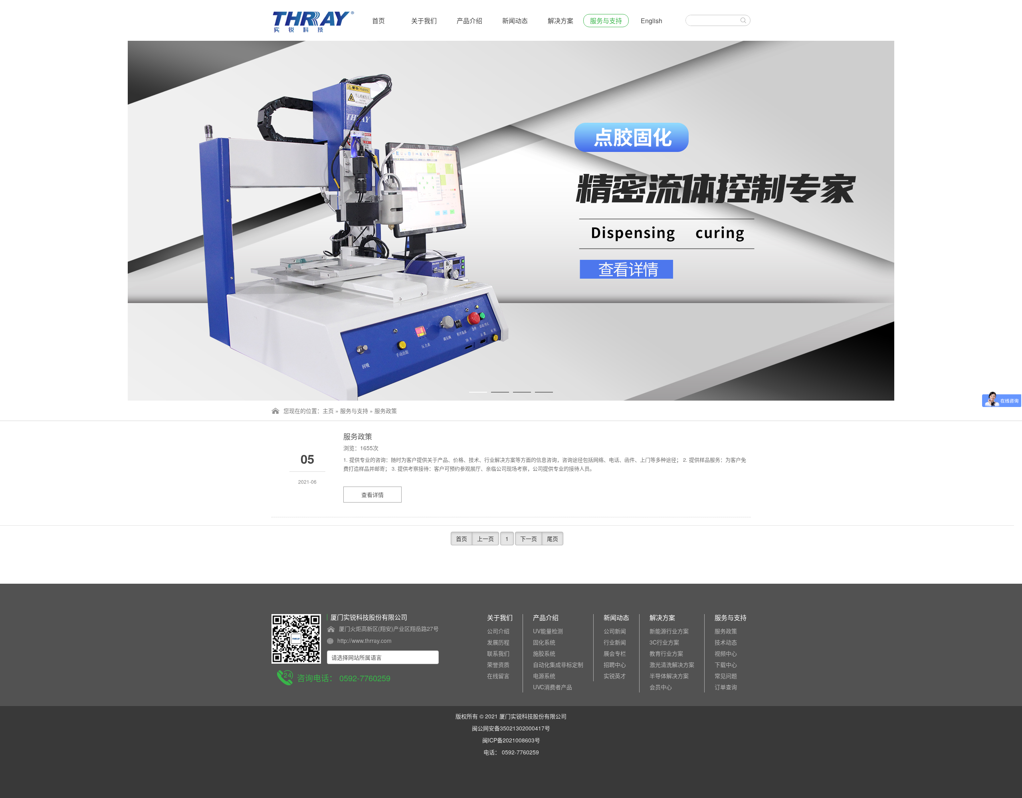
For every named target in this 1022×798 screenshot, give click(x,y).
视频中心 (726, 653)
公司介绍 (498, 631)
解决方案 (560, 20)
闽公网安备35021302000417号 (511, 728)
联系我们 (498, 653)
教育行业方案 (666, 653)
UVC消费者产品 (552, 687)
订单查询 (726, 687)
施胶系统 (544, 653)
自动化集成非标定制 (558, 664)
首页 (378, 20)
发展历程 (498, 642)
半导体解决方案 (669, 676)
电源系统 (544, 676)
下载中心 (726, 664)
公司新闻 (615, 631)
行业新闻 (615, 642)
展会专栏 (615, 653)
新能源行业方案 (669, 631)
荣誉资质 (498, 664)
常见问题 (726, 676)
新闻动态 (515, 20)
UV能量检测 (548, 631)
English (651, 20)
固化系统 (544, 642)
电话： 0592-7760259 (511, 752)
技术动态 (726, 642)
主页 (328, 411)
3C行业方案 (664, 642)
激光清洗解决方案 (672, 664)
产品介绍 (469, 20)
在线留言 (498, 676)
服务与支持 (606, 20)
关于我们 (424, 20)
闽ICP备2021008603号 (511, 740)
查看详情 (372, 495)
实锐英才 (615, 676)
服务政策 (385, 411)
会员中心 (661, 687)
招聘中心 (615, 664)
